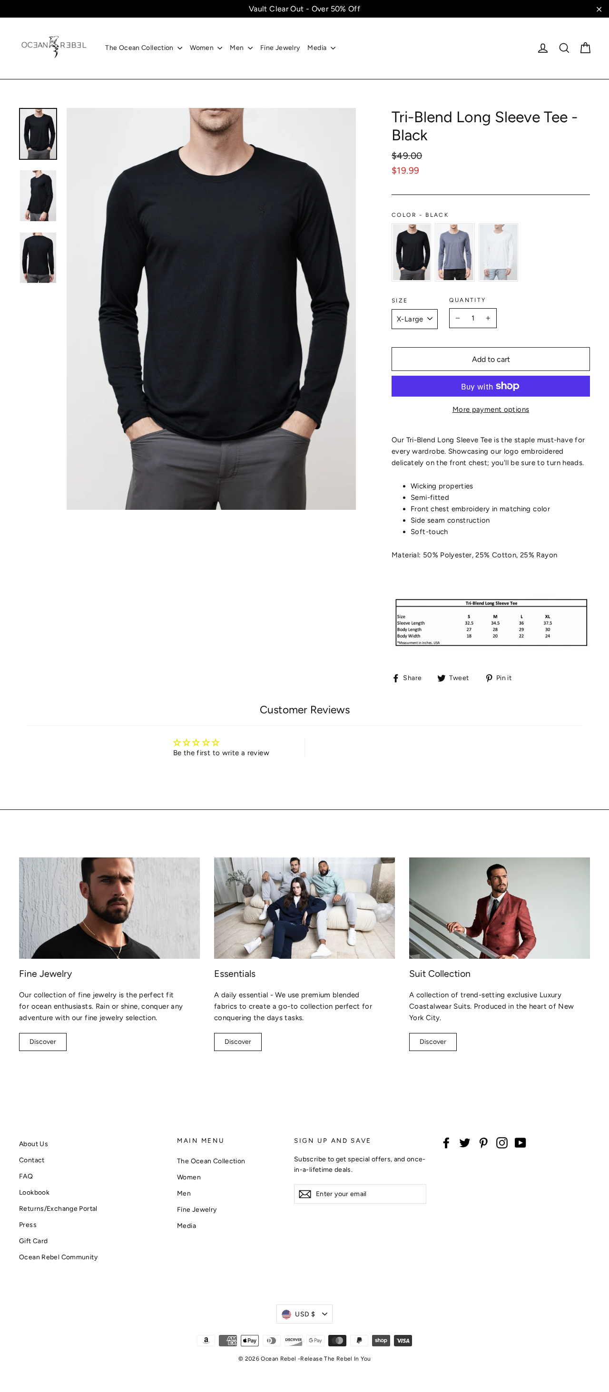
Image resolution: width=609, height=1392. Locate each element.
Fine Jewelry (280, 48)
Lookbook (34, 1192)
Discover (42, 1042)
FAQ (26, 1176)
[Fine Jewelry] (109, 908)
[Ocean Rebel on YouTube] (520, 1143)
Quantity (467, 300)
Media (317, 48)
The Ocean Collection (140, 48)
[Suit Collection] (499, 908)
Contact (32, 1160)
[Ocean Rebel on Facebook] (446, 1143)
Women (202, 48)
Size (400, 300)
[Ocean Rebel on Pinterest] (483, 1143)
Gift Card (33, 1241)
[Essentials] (304, 908)
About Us (33, 1144)
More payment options (491, 409)
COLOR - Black (420, 215)
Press (28, 1224)
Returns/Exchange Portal (58, 1208)
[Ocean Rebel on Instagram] (502, 1143)
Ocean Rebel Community (58, 1257)
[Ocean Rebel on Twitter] (465, 1143)
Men (238, 48)
